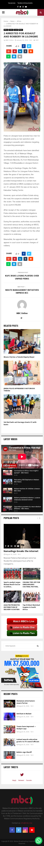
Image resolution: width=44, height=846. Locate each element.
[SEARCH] (37, 645)
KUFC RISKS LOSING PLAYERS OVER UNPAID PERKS (22, 277)
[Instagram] (25, 830)
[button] (38, 840)
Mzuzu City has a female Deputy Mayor (19, 357)
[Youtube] (32, 830)
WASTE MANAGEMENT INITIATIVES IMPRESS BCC (22, 291)
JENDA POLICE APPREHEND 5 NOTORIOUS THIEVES (19, 389)
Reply (14, 780)
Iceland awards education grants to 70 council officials (28, 740)
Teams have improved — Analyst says (26, 727)
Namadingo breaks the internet (21, 551)
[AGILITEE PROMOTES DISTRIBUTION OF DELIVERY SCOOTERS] (12, 597)
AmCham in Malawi (23, 713)
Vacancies (11, 3)
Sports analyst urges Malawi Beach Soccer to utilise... (12, 584)
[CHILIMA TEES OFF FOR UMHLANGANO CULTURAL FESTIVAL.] (31, 574)
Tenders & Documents (25, 3)
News (20, 30)
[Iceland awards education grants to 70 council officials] (9, 742)
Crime (11, 30)
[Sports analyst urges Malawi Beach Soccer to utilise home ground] (12, 574)
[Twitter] (18, 830)
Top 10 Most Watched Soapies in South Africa (31, 607)
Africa (6, 30)
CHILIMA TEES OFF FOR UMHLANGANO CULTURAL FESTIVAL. (31, 584)
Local (16, 30)
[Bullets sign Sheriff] (9, 755)
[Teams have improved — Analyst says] (9, 729)
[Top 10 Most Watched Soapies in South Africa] (31, 597)
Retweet (21, 780)
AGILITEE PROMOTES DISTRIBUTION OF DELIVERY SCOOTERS (12, 607)
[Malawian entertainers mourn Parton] (9, 704)
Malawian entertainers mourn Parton (25, 702)
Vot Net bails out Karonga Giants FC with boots (20, 423)
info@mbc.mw (26, 823)
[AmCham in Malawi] (9, 716)
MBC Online (10, 40)
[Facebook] (12, 830)
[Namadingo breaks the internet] (22, 536)
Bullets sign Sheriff (24, 752)
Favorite (29, 780)
